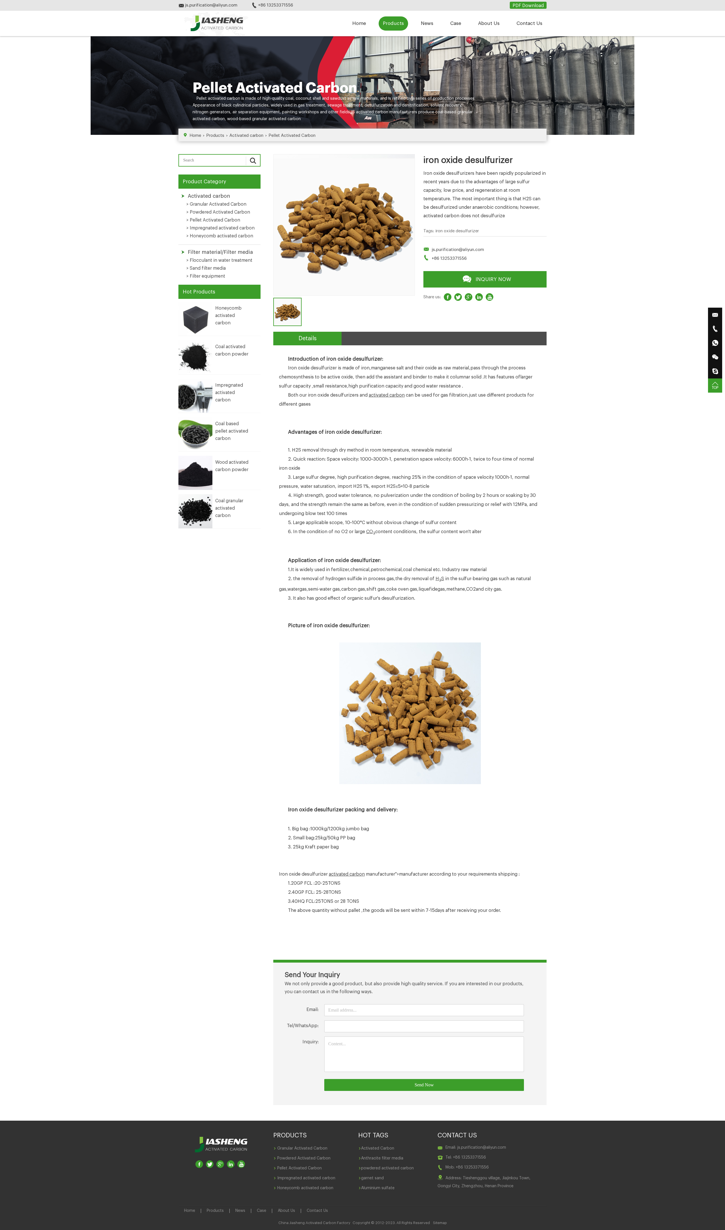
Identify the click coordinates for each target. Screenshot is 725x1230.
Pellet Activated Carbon (291, 135)
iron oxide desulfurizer (457, 231)
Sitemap (440, 1223)
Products (393, 23)
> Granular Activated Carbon (216, 204)
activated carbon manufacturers (386, 112)
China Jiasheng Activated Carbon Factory (314, 1223)
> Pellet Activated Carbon (213, 220)
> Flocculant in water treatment (219, 260)
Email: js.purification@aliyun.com (475, 1148)
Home (359, 23)
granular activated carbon (276, 119)
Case (455, 23)
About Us (489, 23)
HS (440, 578)
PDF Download (528, 5)
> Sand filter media (206, 268)
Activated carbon (246, 135)
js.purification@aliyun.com (458, 250)
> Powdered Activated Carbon (218, 212)
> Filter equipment (205, 276)
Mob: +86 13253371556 (467, 1167)
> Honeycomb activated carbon (219, 236)
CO (370, 531)
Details (307, 338)
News (427, 23)
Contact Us (529, 23)
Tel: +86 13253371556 (465, 1157)
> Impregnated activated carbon (220, 228)
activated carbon (224, 99)
